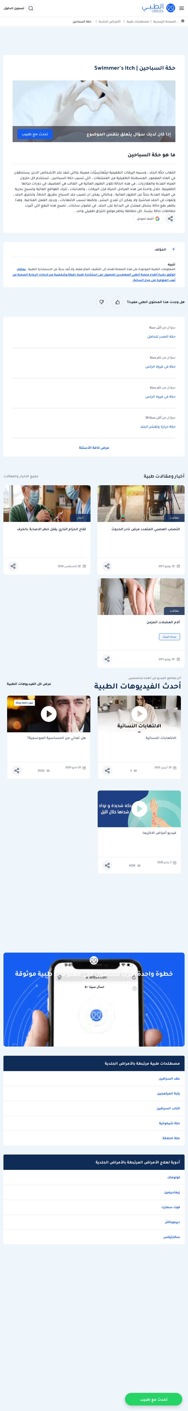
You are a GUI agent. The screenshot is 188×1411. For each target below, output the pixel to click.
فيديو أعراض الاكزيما (159, 833)
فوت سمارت (170, 1207)
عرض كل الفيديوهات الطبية (29, 684)
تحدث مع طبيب (35, 134)
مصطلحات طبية (138, 21)
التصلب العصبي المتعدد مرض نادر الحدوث (145, 529)
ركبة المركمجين (168, 1093)
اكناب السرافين (168, 1108)
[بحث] (30, 8)
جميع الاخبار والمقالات (20, 476)
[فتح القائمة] (180, 8)
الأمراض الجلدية (110, 21)
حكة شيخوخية (169, 1123)
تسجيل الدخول (14, 8)
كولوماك (173, 1177)
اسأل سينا (96, 986)
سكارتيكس (171, 1236)
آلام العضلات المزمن (163, 622)
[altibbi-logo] (159, 8)
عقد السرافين (169, 1078)
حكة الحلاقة (171, 1138)
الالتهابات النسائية (161, 738)
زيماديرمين (172, 1192)
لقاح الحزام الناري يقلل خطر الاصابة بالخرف (51, 529)
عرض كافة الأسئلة (94, 447)
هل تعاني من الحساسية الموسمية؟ (56, 738)
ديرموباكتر (172, 1221)
